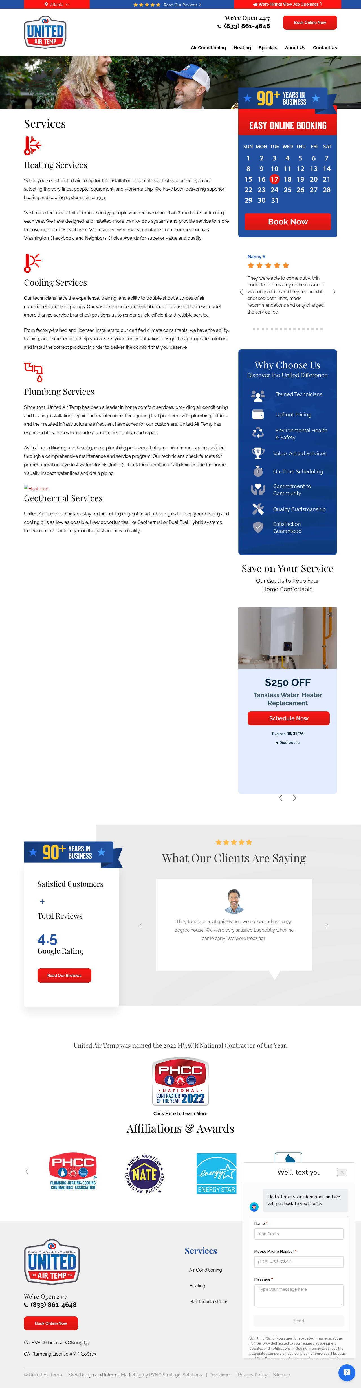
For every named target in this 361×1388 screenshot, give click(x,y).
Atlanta (57, 4)
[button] (330, 294)
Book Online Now (310, 22)
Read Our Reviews (64, 975)
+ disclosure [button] (288, 742)
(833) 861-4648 (246, 26)
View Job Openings (301, 4)
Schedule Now (289, 718)
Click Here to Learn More (180, 1113)
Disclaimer (220, 1375)
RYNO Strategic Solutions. (176, 1375)
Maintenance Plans (208, 1301)
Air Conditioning (205, 1270)
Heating (197, 1285)
